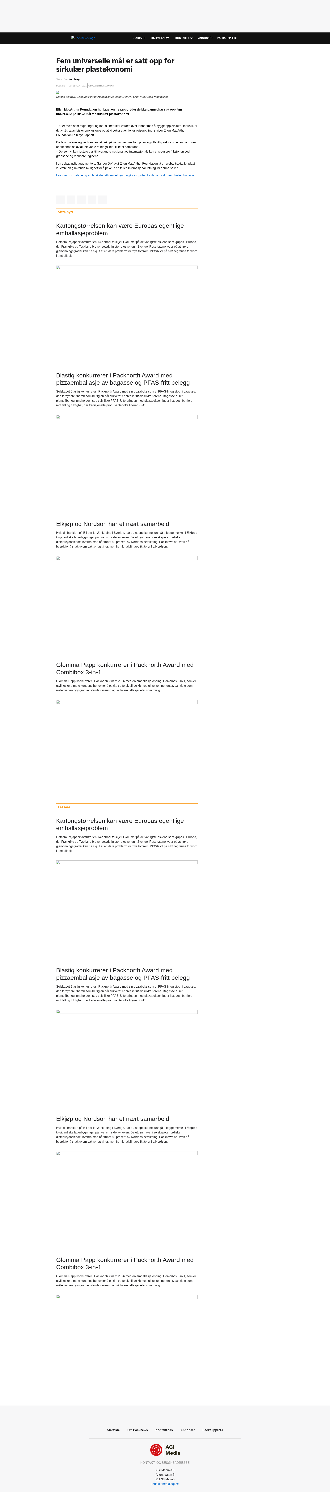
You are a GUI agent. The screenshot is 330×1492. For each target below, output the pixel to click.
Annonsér (205, 38)
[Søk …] (265, 38)
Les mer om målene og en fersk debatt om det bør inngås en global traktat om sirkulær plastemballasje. (125, 175)
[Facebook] (161, 1413)
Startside (139, 38)
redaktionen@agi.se (165, 1484)
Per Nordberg (72, 79)
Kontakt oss (184, 38)
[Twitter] (169, 1413)
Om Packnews (160, 38)
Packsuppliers (227, 38)
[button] (60, 199)
